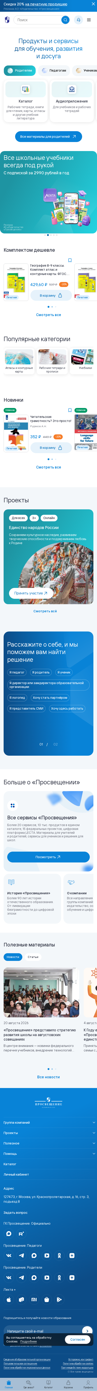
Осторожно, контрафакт (80, 1359)
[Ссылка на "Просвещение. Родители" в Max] (34, 1278)
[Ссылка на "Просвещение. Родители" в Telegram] (21, 1278)
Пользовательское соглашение (20, 1364)
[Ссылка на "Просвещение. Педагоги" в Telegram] (21, 1256)
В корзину (47, 295)
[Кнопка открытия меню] (88, 19)
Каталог (10, 1164)
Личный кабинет (16, 1174)
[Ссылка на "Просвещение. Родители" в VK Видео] (47, 1278)
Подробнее (28, 1341)
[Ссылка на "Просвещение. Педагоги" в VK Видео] (47, 1256)
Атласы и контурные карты (19, 369)
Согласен (77, 1339)
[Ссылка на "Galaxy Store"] (47, 1300)
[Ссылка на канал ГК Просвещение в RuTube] (21, 1234)
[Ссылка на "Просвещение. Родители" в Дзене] (72, 1278)
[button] (45, 235)
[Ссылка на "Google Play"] (59, 1300)
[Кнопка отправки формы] (87, 1331)
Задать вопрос (16, 1212)
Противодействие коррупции (77, 1368)
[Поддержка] (78, 19)
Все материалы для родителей (45, 136)
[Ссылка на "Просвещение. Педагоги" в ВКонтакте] (9, 1256)
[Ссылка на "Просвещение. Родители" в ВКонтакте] (9, 1278)
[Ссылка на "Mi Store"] (34, 1300)
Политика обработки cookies (78, 1364)
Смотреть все (48, 315)
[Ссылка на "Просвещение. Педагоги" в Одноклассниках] (59, 1256)
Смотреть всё (45, 611)
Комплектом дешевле (29, 250)
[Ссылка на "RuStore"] (21, 1300)
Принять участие (28, 593)
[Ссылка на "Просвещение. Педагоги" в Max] (34, 1256)
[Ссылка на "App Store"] (9, 1300)
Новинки (13, 400)
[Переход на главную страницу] (48, 1102)
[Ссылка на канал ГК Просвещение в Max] (9, 1234)
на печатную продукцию (46, 4)
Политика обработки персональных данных (27, 1368)
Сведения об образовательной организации (27, 1359)
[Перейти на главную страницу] (7, 19)
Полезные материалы (29, 944)
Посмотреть (46, 857)
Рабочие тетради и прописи (52, 369)
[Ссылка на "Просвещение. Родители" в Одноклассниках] (59, 1278)
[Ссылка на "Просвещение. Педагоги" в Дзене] (72, 1256)
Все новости (48, 1077)
